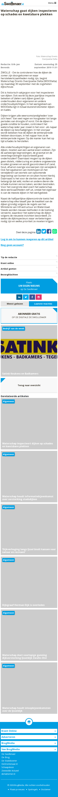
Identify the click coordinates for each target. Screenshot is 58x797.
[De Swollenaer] (12, 3)
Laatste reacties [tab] (43, 303)
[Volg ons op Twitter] (26, 297)
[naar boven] (29, 722)
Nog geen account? (12, 245)
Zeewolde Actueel (10, 770)
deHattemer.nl (8, 773)
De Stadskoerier (9, 760)
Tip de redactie (9, 257)
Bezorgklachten (9, 274)
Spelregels (33, 789)
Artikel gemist (8, 268)
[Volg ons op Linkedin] (19, 297)
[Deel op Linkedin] (38, 230)
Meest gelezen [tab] (15, 303)
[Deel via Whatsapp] (54, 230)
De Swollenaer (8, 754)
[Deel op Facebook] (49, 230)
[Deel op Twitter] (43, 230)
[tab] (15, 303)
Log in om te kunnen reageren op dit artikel (27, 239)
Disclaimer (46, 789)
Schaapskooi (7, 767)
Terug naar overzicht (29, 385)
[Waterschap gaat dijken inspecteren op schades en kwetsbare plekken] (29, 36)
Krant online (7, 263)
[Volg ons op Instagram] (38, 297)
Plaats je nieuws (17, 789)
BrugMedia (19, 785)
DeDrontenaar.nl (9, 764)
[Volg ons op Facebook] (32, 297)
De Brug (5, 757)
